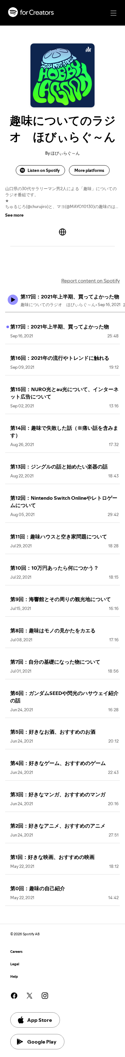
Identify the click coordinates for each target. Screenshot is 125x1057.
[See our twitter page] (29, 995)
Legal (14, 964)
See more (14, 215)
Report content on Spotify (90, 280)
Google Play (41, 1041)
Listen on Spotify (44, 170)
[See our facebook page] (14, 995)
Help (14, 976)
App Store (39, 1019)
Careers (16, 951)
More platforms (89, 170)
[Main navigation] (113, 13)
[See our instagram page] (45, 995)
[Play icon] (13, 300)
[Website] (62, 232)
